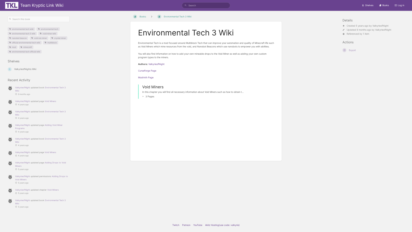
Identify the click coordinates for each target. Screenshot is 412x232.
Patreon (186, 225)
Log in (401, 5)
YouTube (197, 225)
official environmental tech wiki (26, 42)
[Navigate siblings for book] (151, 16)
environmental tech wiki (22, 29)
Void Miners (50, 101)
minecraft (27, 47)
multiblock (52, 42)
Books (385, 5)
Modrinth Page (146, 77)
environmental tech (49, 29)
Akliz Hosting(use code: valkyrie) (222, 225)
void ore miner (40, 38)
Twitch (175, 225)
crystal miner (60, 38)
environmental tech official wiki (26, 51)
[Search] (185, 5)
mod (14, 47)
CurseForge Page (147, 70)
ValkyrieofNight (380, 25)
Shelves (369, 5)
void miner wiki (49, 33)
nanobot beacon (19, 38)
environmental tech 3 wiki (23, 33)
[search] (206, 5)
